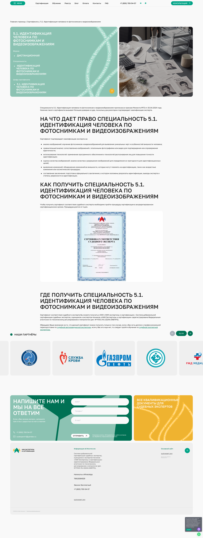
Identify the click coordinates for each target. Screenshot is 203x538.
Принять (188, 529)
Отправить (78, 436)
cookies (196, 518)
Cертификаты (33, 22)
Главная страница (17, 22)
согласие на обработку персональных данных (109, 435)
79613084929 (79, 478)
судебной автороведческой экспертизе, (74, 327)
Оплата (86, 3)
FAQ (106, 3)
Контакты (97, 3)
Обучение (56, 3)
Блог (77, 3)
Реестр (68, 3)
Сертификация (42, 3)
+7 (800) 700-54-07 (128, 3)
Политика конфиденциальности (33, 511)
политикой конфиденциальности (192, 524)
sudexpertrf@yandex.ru (26, 437)
